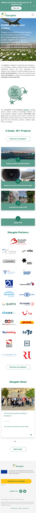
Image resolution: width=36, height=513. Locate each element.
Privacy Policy (14, 508)
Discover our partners (18, 367)
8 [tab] (22, 441)
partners (26, 110)
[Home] (8, 14)
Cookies (20, 508)
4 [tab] (16, 441)
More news (18, 449)
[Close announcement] (34, 6)
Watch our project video (9, 54)
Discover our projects (18, 139)
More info (16, 8)
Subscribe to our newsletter (16, 481)
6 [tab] (19, 441)
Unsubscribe (3, 484)
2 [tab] (13, 441)
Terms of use (26, 508)
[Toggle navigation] (32, 14)
